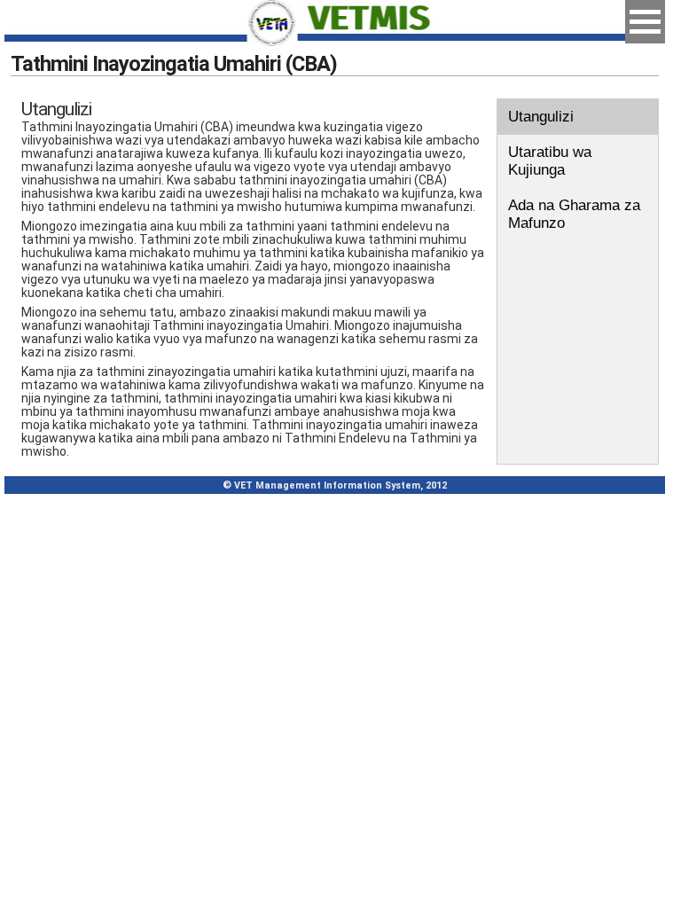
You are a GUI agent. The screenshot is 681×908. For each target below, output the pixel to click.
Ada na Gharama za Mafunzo (574, 214)
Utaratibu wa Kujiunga (549, 161)
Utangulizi (541, 116)
